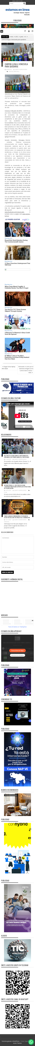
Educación (10, 439)
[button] (31, 1042)
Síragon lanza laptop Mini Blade (8, 367)
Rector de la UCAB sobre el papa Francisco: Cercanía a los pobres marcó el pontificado (16, 456)
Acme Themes (17, 1043)
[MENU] (1, 31)
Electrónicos (11, 44)
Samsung (6, 522)
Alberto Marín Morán (21, 69)
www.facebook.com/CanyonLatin (14, 212)
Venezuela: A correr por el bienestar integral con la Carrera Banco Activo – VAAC (25, 369)
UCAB (5, 492)
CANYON (10, 71)
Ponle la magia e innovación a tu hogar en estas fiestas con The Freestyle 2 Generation (17, 517)
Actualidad (4, 44)
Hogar (10, 500)
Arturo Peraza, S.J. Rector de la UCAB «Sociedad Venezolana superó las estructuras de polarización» (17, 486)
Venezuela (16, 71)
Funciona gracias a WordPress (10, 1041)
